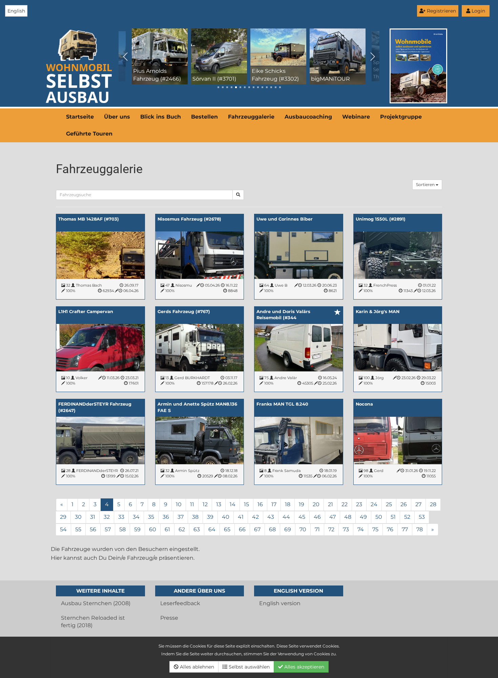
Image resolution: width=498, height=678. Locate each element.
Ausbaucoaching (308, 117)
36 (166, 517)
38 (195, 517)
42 (255, 517)
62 (182, 529)
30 (78, 517)
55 (78, 529)
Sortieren (426, 184)
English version (279, 603)
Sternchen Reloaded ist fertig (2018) (93, 622)
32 (107, 517)
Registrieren (441, 11)
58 (122, 529)
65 (227, 529)
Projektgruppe (401, 117)
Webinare (356, 117)
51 (393, 517)
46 (317, 517)
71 (317, 529)
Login (477, 11)
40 (225, 517)
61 (167, 529)
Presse (169, 618)
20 (316, 504)
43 (270, 517)
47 (332, 517)
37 (181, 517)
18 (287, 504)
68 (272, 529)
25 (389, 504)
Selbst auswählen (248, 667)
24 (374, 504)
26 (403, 504)
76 (390, 529)
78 (419, 529)
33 (121, 517)
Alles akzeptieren (303, 667)
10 (179, 504)
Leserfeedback (180, 603)
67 (257, 529)
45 (301, 517)
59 (137, 529)
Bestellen (204, 117)
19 (301, 504)
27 (418, 504)
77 (405, 529)
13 (218, 504)
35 (151, 517)
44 (286, 517)
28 (433, 504)
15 (246, 504)
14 (232, 504)
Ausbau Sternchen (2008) (95, 603)
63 (196, 529)
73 (346, 529)
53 (422, 517)
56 (93, 529)
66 (242, 529)
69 (287, 529)
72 (331, 529)
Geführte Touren (89, 133)
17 (273, 504)
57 (108, 529)
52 (407, 517)
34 (136, 517)
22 (344, 504)
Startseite (80, 117)
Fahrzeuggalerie (251, 117)
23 (359, 504)
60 (152, 529)
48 (347, 517)
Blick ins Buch (160, 117)
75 (375, 529)
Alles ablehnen (196, 667)
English (16, 11)
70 (302, 529)
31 (92, 517)
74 (360, 529)
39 (210, 517)
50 (378, 517)
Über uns (117, 117)
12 (205, 504)
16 (260, 504)
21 (330, 504)
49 (363, 517)
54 (63, 529)
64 (211, 529)
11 (192, 504)
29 (63, 517)
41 (241, 517)
